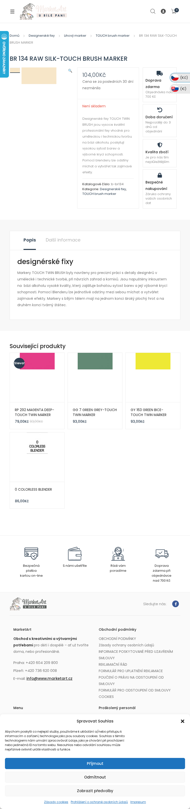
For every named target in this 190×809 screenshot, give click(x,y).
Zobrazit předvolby (95, 790)
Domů (14, 35)
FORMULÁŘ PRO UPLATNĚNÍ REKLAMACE (131, 670)
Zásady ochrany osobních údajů (126, 645)
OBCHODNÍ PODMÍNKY (117, 638)
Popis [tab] (30, 240)
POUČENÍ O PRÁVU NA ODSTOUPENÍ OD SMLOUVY (131, 680)
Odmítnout (95, 777)
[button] (182, 721)
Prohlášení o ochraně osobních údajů (99, 802)
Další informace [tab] (63, 240)
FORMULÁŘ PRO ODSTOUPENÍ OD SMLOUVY (135, 690)
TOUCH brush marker (113, 35)
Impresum (138, 802)
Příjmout (95, 763)
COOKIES (106, 696)
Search (153, 11)
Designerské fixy (42, 35)
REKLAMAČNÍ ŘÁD (113, 664)
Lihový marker (75, 35)
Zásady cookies (56, 802)
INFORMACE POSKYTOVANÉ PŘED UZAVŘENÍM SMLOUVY (136, 654)
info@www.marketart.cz (49, 678)
